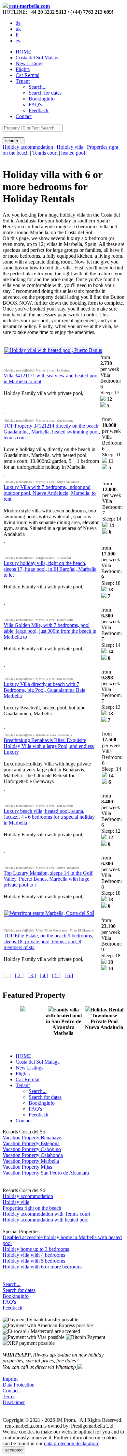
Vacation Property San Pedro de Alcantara (46, 1172)
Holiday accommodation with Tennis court (46, 1214)
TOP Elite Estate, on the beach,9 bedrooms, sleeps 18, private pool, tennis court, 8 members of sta (48, 941)
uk (18, 29)
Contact (24, 116)
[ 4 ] (44, 975)
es (18, 40)
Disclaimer (14, 1402)
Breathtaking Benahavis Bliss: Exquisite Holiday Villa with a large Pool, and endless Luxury (49, 746)
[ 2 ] (19, 975)
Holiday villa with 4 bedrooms (34, 1255)
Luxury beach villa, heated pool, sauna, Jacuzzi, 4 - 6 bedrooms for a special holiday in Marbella (49, 817)
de (18, 23)
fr (17, 35)
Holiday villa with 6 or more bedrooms (42, 1266)
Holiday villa (70, 147)
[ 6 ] (68, 975)
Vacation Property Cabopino (32, 1149)
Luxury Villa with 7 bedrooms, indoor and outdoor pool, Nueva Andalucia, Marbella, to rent (50, 493)
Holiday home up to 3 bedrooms (36, 1249)
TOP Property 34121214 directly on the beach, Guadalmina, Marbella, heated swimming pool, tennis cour (52, 431)
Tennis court (45, 153)
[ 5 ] (56, 975)
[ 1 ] (7, 975)
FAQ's (9, 1302)
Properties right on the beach (32, 1208)
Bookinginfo (16, 1296)
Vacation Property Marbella (31, 1161)
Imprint (10, 1379)
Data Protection (19, 1385)
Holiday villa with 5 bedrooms (34, 1261)
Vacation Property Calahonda (33, 1155)
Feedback (12, 1308)
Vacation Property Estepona (31, 1143)
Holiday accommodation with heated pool (46, 1219)
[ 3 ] (31, 975)
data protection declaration (71, 1443)
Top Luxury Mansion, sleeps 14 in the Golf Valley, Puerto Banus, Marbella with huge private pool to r (48, 878)
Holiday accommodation (28, 147)
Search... (12, 1284)
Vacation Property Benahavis (32, 1137)
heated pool (73, 153)
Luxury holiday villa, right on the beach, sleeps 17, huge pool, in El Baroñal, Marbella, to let (51, 569)
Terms (9, 1396)
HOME (23, 51)
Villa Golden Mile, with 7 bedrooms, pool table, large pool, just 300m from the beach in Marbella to (50, 631)
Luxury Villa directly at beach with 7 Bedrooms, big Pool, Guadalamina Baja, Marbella (45, 690)
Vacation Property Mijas (27, 1167)
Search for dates (19, 1290)
